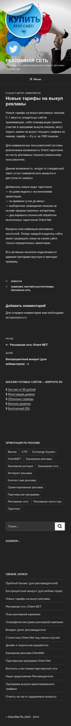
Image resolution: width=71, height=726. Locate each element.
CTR (24, 452)
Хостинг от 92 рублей (22, 389)
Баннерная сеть (48, 466)
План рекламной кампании (23, 614)
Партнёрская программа (39, 286)
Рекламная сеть (27, 60)
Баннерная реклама (39, 459)
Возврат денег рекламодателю (26, 630)
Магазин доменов (19, 403)
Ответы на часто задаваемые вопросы (31, 696)
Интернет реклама (20, 473)
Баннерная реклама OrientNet (25, 653)
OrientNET (17, 286)
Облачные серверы (21, 399)
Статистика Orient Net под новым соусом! (33, 637)
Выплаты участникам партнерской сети (31, 668)
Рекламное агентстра (47, 501)
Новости (16, 281)
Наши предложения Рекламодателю (29, 676)
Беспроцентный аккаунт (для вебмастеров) (34, 591)
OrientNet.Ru (33, 93)
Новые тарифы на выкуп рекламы (28, 599)
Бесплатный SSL (19, 408)
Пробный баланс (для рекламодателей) (32, 583)
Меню (37, 79)
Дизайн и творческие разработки (27, 645)
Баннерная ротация (20, 466)
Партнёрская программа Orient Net (28, 660)
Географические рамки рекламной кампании (34, 622)
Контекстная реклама (22, 480)
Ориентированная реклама (25, 487)
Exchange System (43, 452)
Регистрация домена (21, 394)
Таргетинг (14, 508)
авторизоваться (16, 317)
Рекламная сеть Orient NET (23, 606)
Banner (12, 452)
